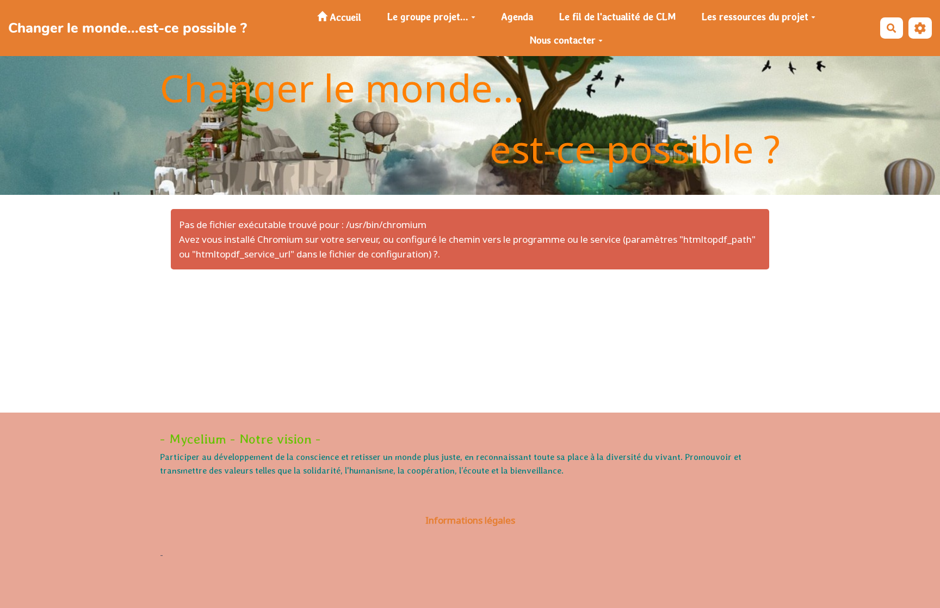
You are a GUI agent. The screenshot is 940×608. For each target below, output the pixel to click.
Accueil (344, 17)
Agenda (517, 16)
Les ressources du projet (755, 16)
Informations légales (470, 520)
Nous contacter (563, 40)
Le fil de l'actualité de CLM (617, 16)
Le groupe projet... (427, 16)
